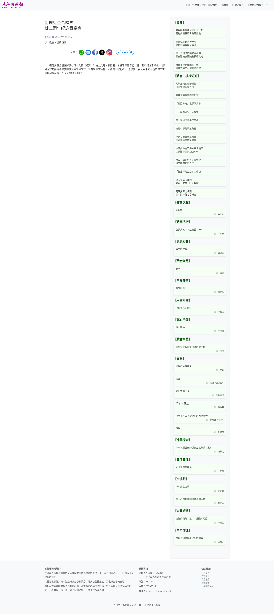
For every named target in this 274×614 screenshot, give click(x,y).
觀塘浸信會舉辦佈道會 (187, 95)
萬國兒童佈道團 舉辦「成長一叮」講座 (187, 181)
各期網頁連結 (199, 5)
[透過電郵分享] (88, 52)
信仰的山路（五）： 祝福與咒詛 (191, 518)
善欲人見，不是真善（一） (189, 229)
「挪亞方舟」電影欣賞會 (188, 103)
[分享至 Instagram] (109, 52)
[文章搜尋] (271, 5)
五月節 (179, 210)
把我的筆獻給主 (184, 366)
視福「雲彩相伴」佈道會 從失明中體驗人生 (188, 161)
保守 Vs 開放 (182, 403)
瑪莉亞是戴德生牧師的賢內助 (190, 347)
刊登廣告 (205, 573)
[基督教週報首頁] (13, 5)
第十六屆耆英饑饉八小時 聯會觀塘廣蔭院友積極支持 (189, 55)
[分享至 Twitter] (102, 52)
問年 (178, 269)
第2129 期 (49, 37)
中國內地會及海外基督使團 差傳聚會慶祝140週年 (189, 150)
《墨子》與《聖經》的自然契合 (192, 416)
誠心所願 (180, 327)
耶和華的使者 (182, 391)
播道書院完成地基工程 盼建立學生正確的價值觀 (188, 66)
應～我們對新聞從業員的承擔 (190, 499)
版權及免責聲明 (152, 605)
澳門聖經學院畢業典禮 (187, 120)
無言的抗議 (181, 249)
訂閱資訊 (205, 576)
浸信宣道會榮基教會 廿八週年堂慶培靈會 (186, 138)
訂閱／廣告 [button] (238, 5)
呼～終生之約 (182, 486)
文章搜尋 (205, 579)
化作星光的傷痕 (184, 308)
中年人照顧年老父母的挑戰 (189, 538)
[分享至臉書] (95, 52)
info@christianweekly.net (158, 591)
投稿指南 (205, 583)
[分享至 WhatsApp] (81, 52)
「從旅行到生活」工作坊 (188, 171)
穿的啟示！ (181, 288)
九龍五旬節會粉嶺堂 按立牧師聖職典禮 (186, 85)
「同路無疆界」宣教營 (187, 112)
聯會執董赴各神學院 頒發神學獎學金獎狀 (186, 43)
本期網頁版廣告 (256, 5)
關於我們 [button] (212, 5)
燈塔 (178, 428)
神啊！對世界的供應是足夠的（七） (194, 447)
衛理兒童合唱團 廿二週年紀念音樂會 (186, 193)
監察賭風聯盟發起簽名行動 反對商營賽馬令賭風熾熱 (189, 32)
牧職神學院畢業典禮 (186, 128)
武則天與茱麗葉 (184, 467)
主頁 (188, 5)
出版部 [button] (224, 5)
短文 (178, 379)
